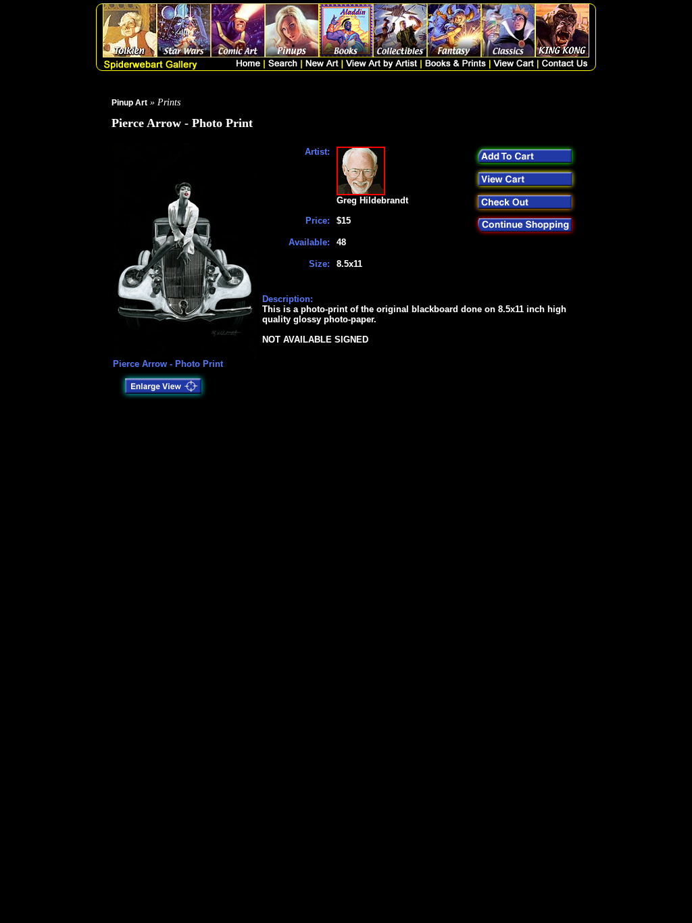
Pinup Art (129, 102)
